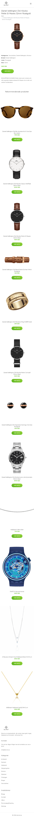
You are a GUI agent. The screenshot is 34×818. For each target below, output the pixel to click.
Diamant (3, 762)
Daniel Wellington (21, 55)
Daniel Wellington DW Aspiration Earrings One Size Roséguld (17, 425)
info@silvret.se (5, 750)
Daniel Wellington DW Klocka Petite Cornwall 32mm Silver (17, 373)
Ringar (3, 780)
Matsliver (3, 774)
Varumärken (12, 55)
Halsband (4, 765)
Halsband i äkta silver (17, 529)
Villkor (3, 800)
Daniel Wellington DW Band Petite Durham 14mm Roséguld (17, 270)
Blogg (3, 794)
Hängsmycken (5, 768)
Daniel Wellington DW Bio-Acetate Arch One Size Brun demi (17, 132)
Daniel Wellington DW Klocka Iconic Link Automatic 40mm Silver (17, 478)
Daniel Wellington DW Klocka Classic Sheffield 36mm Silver (17, 184)
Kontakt (3, 797)
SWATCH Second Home (17, 591)
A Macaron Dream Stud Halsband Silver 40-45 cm (17, 657)
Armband (4, 759)
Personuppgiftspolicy (7, 803)
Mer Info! (7, 71)
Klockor (29, 55)
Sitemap (3, 806)
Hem (2, 16)
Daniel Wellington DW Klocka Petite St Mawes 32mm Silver (17, 237)
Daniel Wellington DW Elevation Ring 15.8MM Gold (17, 322)
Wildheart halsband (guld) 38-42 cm (17, 707)
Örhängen (4, 777)
